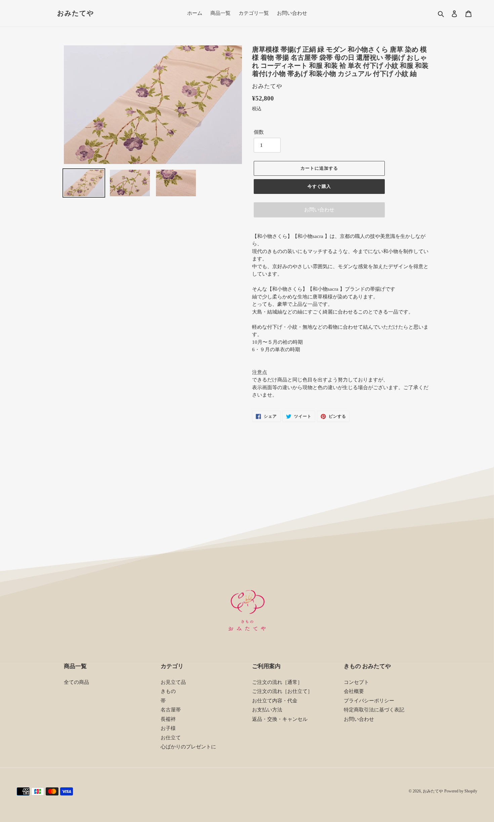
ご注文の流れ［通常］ (277, 682)
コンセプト (356, 682)
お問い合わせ (319, 209)
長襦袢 (168, 719)
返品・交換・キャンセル (279, 719)
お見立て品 (173, 682)
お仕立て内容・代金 (274, 700)
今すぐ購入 (319, 186)
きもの (168, 691)
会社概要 (354, 691)
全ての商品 (76, 682)
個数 (259, 132)
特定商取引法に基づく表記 (374, 709)
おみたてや (75, 13)
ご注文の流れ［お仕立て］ (282, 691)
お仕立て (171, 737)
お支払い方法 (267, 709)
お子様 (168, 728)
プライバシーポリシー (369, 700)
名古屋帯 (171, 709)
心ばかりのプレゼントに (188, 746)
